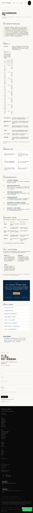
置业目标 (2, 390)
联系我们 (2, 454)
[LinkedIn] (4, 511)
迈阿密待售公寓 (3, 419)
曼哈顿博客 (2, 442)
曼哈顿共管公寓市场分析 (8, 341)
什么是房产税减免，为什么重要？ (10, 316)
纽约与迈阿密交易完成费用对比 (5, 431)
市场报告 (2, 445)
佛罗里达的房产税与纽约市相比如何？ (10, 313)
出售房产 (2, 453)
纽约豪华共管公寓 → (17, 297)
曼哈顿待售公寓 (3, 418)
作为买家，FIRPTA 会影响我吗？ (9, 319)
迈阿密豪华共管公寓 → (25, 297)
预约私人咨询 (16, 293)
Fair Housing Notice (10, 509)
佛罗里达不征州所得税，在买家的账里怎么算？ (12, 326)
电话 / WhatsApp (4, 381)
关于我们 (2, 450)
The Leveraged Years (4, 458)
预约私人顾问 (4, 396)
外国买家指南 (3, 438)
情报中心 (2, 430)
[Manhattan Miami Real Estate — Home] (6, 3)
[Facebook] (6, 511)
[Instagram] (1, 511)
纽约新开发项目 (3, 422)
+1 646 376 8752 (3, 467)
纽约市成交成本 (16, 35)
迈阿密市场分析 (3, 435)
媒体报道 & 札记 (3, 446)
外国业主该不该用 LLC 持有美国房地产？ (11, 323)
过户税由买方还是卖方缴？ (8, 310)
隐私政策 (2, 509)
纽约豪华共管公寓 (3, 426)
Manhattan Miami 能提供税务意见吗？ (10, 329)
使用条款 (5, 509)
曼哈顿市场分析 (3, 434)
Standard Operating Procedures (18, 509)
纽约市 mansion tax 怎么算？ (9, 307)
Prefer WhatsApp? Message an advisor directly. (7, 399)
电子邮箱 (2, 377)
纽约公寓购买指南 (7, 338)
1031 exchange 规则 (21, 34)
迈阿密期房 (2, 423)
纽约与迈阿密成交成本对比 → (9, 297)
